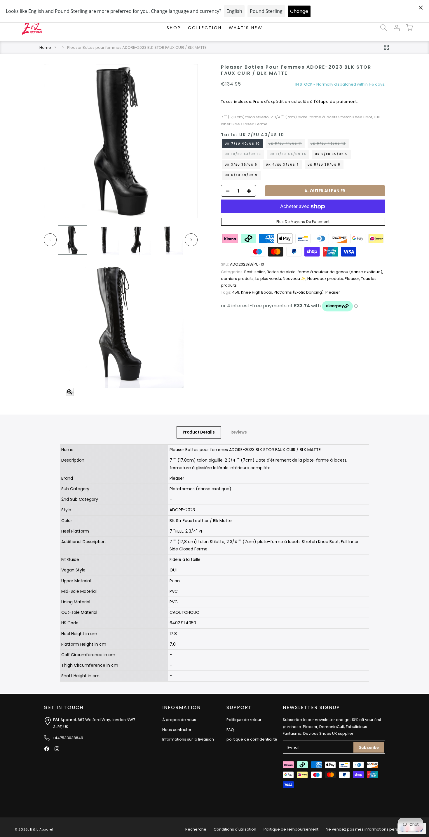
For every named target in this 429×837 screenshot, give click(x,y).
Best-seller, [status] (244, 272)
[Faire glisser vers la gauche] (50, 239)
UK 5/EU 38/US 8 (324, 165)
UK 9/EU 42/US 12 (330, 144)
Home (45, 47)
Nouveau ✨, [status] (295, 278)
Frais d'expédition (271, 102)
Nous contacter (176, 729)
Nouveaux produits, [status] (326, 278)
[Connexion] (396, 27)
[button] (383, 27)
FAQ (230, 729)
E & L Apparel (41, 829)
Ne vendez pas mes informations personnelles (370, 829)
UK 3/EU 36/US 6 (241, 165)
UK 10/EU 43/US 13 (244, 155)
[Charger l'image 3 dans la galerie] (136, 240)
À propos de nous (179, 720)
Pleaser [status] (332, 292)
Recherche (195, 829)
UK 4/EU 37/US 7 (282, 165)
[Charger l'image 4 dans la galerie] (168, 240)
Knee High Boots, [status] (257, 292)
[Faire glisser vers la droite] (191, 239)
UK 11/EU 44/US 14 (289, 155)
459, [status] (231, 292)
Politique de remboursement (291, 829)
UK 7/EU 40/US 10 (242, 144)
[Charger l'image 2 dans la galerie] (104, 240)
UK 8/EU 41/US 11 (286, 144)
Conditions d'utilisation (235, 829)
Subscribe (369, 747)
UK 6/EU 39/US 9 (241, 175)
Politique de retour (243, 720)
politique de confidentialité (251, 739)
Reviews (239, 432)
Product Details (199, 432)
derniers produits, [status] (238, 278)
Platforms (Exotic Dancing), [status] (299, 292)
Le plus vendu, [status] (269, 278)
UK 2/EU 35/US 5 (331, 154)
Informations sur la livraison (188, 739)
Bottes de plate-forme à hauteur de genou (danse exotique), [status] (325, 272)
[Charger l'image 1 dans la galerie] (72, 240)
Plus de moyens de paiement (303, 221)
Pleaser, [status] (353, 278)
